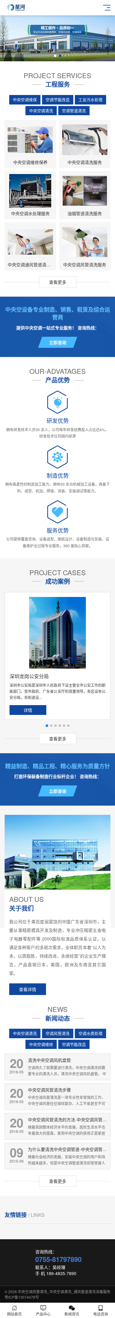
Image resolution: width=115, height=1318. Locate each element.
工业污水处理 (90, 99)
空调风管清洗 (58, 1033)
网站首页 (14, 1313)
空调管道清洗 (74, 110)
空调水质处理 (90, 1033)
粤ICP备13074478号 (22, 1297)
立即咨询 (57, 342)
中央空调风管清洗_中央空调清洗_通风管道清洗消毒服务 (64, 1291)
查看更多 (57, 282)
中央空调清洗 (41, 110)
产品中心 (43, 1313)
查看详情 (27, 989)
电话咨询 (100, 1313)
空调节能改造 (58, 99)
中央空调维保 (25, 99)
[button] (55, 56)
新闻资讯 (71, 1313)
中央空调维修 (41, 1044)
